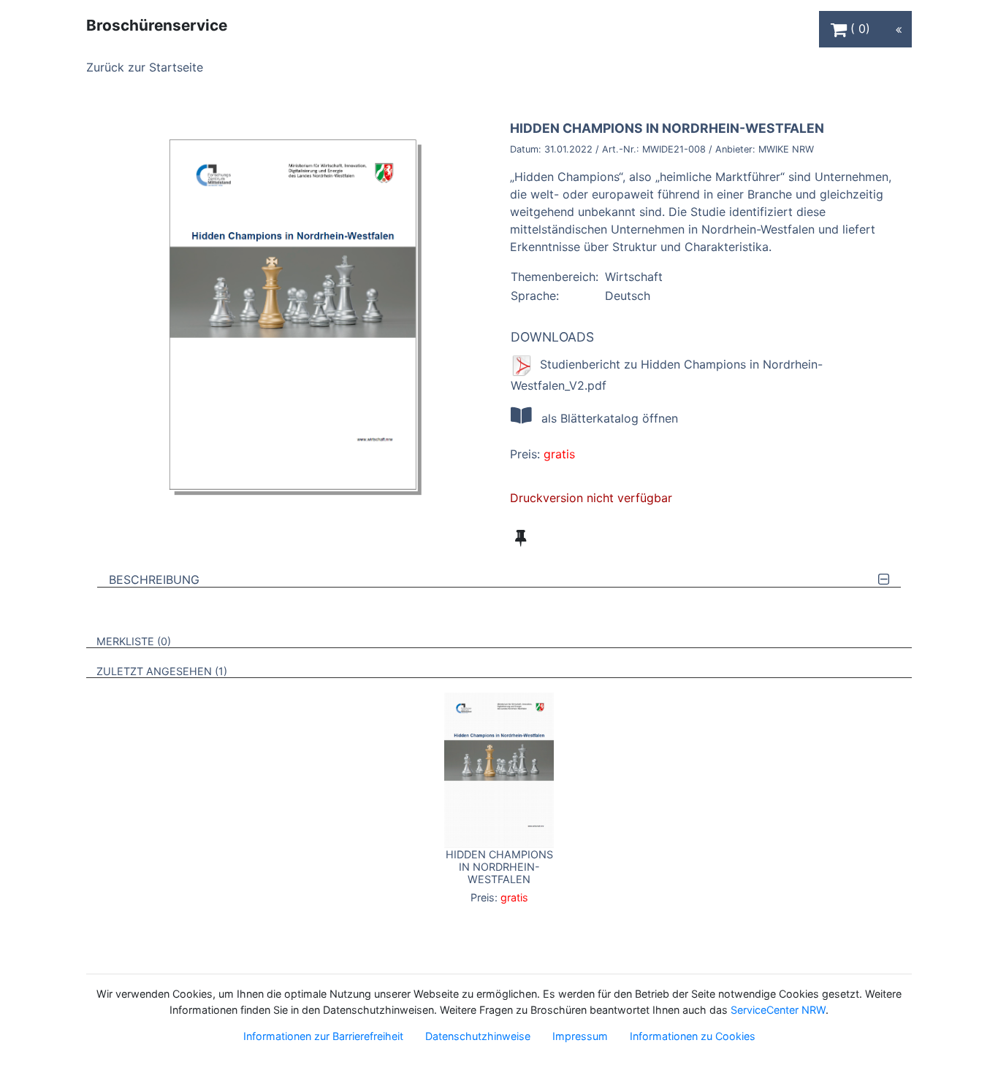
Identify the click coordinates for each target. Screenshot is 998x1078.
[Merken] (521, 537)
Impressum (580, 1036)
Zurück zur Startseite (144, 67)
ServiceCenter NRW (778, 1010)
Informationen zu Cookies (692, 1036)
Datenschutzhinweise (477, 1036)
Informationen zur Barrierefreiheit (323, 1036)
